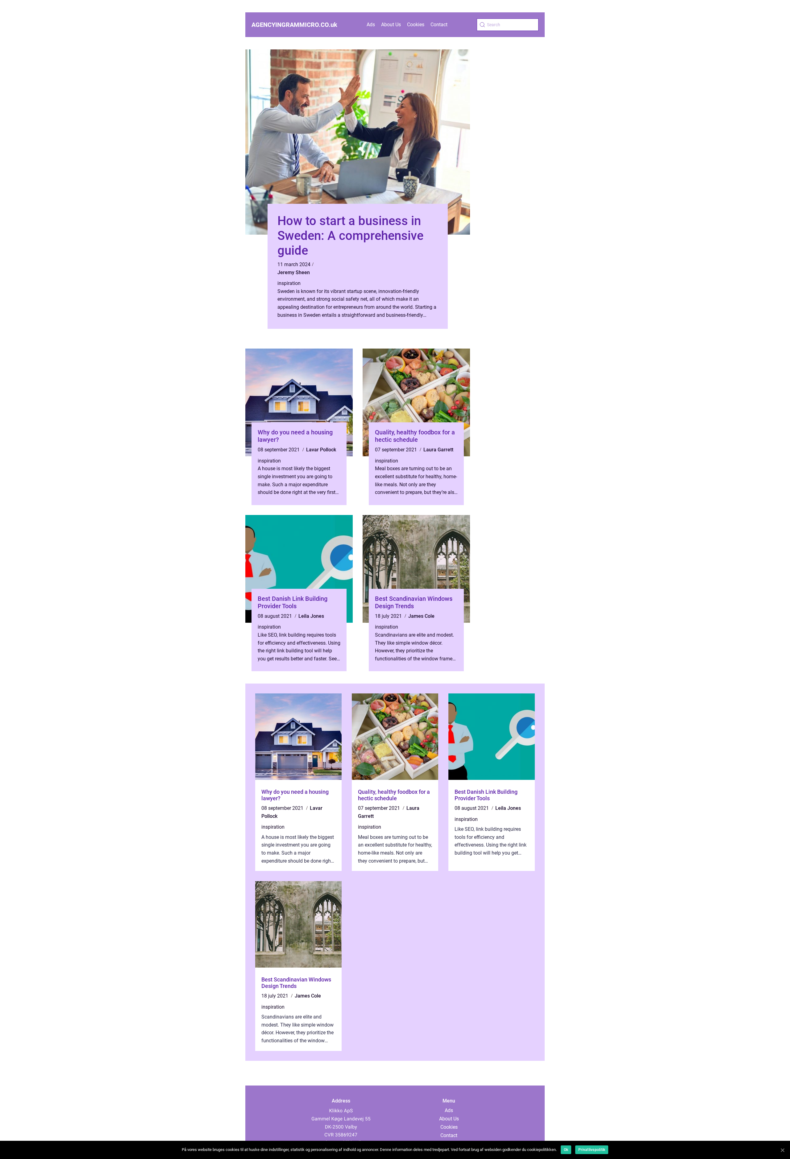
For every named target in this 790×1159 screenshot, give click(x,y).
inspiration (289, 283)
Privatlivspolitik (591, 1150)
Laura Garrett (438, 450)
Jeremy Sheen (293, 272)
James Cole (421, 616)
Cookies (415, 24)
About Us (391, 24)
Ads (371, 24)
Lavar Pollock (321, 450)
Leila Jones (311, 616)
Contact (438, 24)
